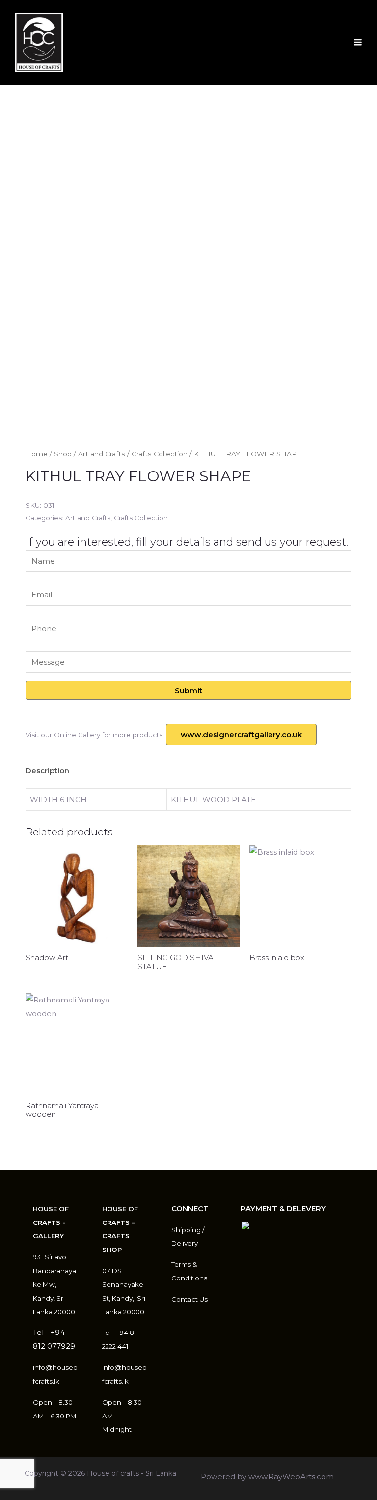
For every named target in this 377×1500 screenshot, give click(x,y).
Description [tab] (47, 770)
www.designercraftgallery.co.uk (241, 734)
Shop (63, 454)
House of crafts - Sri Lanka (131, 1473)
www (257, 1476)
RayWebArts (292, 1476)
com (325, 1476)
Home (37, 454)
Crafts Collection (160, 454)
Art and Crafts (101, 454)
